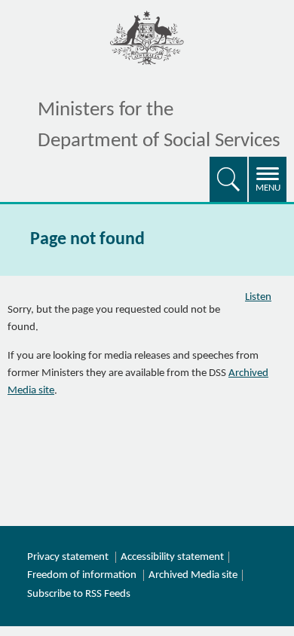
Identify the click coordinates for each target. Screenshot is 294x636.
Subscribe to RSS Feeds (78, 594)
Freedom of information (81, 575)
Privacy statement (68, 557)
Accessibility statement (172, 557)
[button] (228, 179)
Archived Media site (193, 575)
